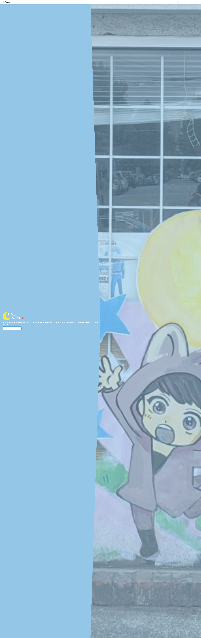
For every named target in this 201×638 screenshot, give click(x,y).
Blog (23, 2)
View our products (11, 328)
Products (18, 2)
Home (13, 2)
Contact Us (27, 2)
